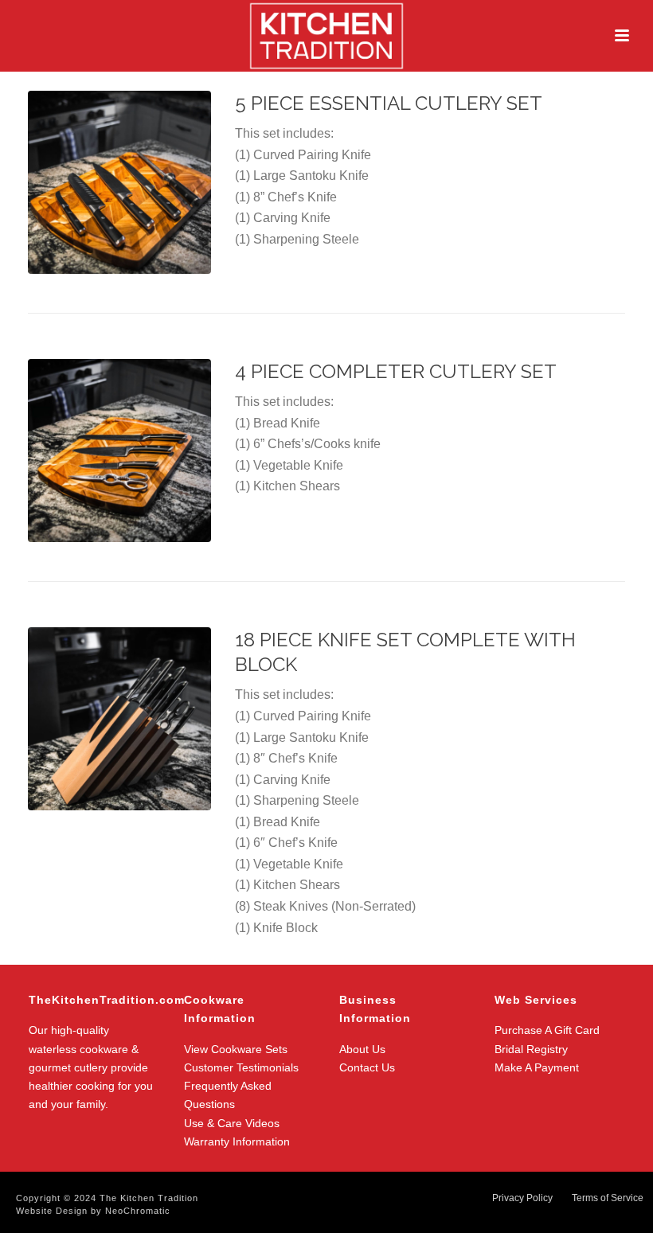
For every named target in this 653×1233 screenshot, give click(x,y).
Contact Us (367, 1067)
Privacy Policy (522, 1198)
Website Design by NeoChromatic (93, 1210)
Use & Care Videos (232, 1123)
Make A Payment (537, 1067)
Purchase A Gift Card (547, 1030)
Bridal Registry (531, 1049)
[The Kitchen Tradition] (326, 36)
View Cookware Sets (235, 1049)
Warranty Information (237, 1141)
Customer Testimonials (241, 1067)
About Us (362, 1049)
